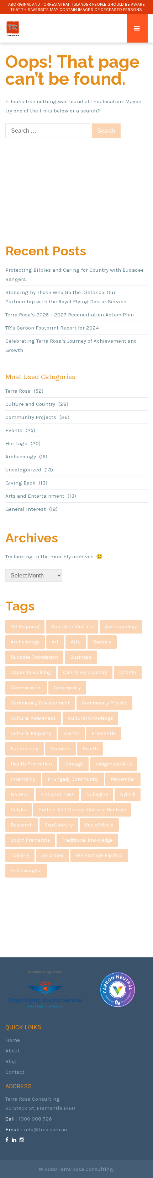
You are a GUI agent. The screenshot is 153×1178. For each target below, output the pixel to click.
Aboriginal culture (72, 627)
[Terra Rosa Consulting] (12, 28)
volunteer (52, 855)
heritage (73, 764)
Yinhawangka (26, 871)
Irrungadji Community (73, 779)
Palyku (18, 810)
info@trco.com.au (45, 1129)
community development (40, 703)
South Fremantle (30, 840)
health (90, 749)
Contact (15, 1072)
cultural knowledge (90, 718)
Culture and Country (30, 404)
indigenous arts (113, 764)
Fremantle (103, 733)
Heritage (16, 443)
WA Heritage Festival (99, 855)
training (20, 855)
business (80, 657)
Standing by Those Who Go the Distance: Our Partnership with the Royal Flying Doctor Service (65, 297)
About (12, 1050)
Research (22, 825)
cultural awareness (33, 718)
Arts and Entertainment (34, 496)
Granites (60, 749)
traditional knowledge (87, 840)
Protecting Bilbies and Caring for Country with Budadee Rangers (74, 274)
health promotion (31, 764)
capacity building (31, 672)
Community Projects (30, 417)
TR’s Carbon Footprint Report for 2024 (52, 328)
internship (23, 779)
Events (13, 430)
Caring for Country (85, 672)
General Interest (25, 509)
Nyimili (127, 794)
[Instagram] (23, 1140)
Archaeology (20, 456)
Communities (26, 688)
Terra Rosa (18, 391)
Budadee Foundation (34, 657)
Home (12, 1040)
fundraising (24, 749)
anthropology (121, 627)
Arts (76, 642)
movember (123, 779)
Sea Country (59, 825)
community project (104, 703)
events (71, 733)
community (67, 688)
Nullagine (97, 794)
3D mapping (25, 627)
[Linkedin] (15, 1140)
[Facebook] (7, 1140)
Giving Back (20, 483)
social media (99, 825)
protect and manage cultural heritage (82, 810)
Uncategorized (23, 469)
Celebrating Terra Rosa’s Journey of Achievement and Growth (71, 345)
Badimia (102, 642)
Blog (11, 1061)
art (55, 642)
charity (127, 672)
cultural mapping (31, 733)
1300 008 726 (35, 1119)
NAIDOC (20, 794)
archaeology (25, 642)
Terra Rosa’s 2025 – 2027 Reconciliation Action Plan (69, 314)
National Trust (57, 794)
